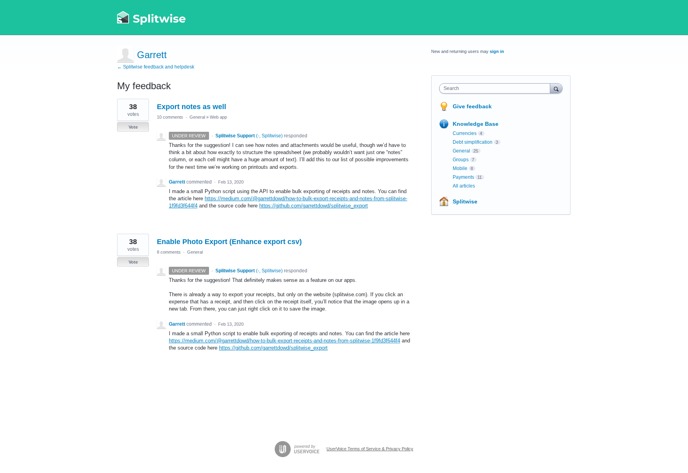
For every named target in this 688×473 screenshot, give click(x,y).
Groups (461, 159)
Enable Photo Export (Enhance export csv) (229, 242)
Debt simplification (473, 142)
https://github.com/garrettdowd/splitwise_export (313, 206)
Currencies (465, 133)
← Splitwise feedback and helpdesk (155, 67)
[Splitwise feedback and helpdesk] (151, 17)
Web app (218, 117)
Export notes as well (191, 107)
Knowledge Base (475, 124)
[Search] (556, 88)
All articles (464, 186)
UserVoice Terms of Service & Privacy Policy (369, 448)
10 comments (170, 117)
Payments (463, 177)
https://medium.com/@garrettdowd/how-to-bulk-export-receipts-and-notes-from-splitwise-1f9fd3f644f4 (284, 341)
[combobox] (496, 88)
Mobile (460, 168)
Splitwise (465, 201)
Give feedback (472, 106)
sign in (497, 51)
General (197, 117)
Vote (133, 127)
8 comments (169, 252)
